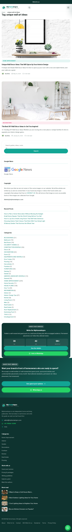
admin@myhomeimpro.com (12, 420)
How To (6, 288)
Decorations (5, 447)
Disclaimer (37, 523)
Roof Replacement (10, 310)
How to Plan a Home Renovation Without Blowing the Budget (23, 214)
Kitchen (6, 298)
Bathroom (7, 240)
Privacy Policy (52, 523)
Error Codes (8, 259)
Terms (44, 523)
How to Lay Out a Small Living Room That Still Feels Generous (23, 218)
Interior (6, 293)
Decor (6, 249)
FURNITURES (8, 269)
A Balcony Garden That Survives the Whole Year (19, 223)
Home (3, 12)
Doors (6, 254)
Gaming (6, 271)
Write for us (36, 2)
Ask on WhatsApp (37, 353)
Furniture (7, 266)
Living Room (8, 300)
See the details (36, 348)
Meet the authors (7, 482)
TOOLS (6, 314)
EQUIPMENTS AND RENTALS (13, 257)
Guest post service (7, 469)
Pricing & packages (7, 472)
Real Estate (7, 307)
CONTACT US (31, 193)
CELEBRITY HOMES (10, 245)
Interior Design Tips (10, 295)
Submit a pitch (6, 479)
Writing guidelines (7, 476)
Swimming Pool (9, 312)
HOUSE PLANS (9, 286)
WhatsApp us (37, 390)
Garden (6, 273)
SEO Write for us (27, 523)
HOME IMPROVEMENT (9, 61)
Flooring (6, 261)
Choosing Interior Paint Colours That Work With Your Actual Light (24, 221)
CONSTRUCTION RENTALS (12, 247)
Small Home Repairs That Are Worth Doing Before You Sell (22, 216)
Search (36, 151)
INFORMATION (9, 290)
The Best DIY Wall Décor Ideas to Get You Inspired (20, 126)
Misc (5, 302)
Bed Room (7, 242)
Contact (18, 523)
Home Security (8, 283)
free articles (8, 264)
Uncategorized (9, 317)
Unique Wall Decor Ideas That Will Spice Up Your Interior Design (25, 64)
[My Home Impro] (14, 7)
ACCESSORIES (8, 238)
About (3, 523)
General (6, 278)
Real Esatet (7, 305)
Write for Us (10, 523)
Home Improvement (8, 437)
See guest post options (34, 384)
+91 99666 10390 (10, 423)
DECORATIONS (7, 122)
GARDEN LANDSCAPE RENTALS (14, 276)
